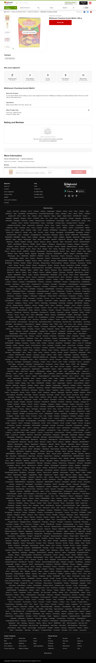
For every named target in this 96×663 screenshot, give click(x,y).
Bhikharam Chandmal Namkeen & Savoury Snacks (32, 167)
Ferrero (65, 648)
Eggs (34, 643)
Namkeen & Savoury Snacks (26, 161)
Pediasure (80, 641)
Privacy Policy (8, 194)
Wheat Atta (22, 638)
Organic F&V (7, 643)
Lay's (78, 648)
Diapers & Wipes (23, 648)
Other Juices (22, 646)
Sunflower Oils (8, 638)
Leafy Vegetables (38, 646)
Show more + (48, 653)
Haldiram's (51, 648)
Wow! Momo (66, 646)
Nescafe (65, 638)
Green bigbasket (9, 192)
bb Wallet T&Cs (38, 194)
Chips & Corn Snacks (10, 161)
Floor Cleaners (8, 646)
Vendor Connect (39, 197)
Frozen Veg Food (9, 648)
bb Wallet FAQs (38, 192)
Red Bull (50, 641)
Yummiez (50, 643)
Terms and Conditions (10, 200)
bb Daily (6, 202)
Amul (49, 638)
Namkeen (21, 643)
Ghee (35, 638)
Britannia (50, 646)
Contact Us (37, 189)
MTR (78, 638)
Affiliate (6, 197)
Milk (5, 641)
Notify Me (60, 22)
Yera (64, 643)
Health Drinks (23, 641)
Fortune (79, 646)
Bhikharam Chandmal (55, 15)
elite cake (65, 641)
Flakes (35, 641)
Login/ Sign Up (83, 3)
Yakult (79, 643)
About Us (7, 186)
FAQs (35, 186)
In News (6, 189)
